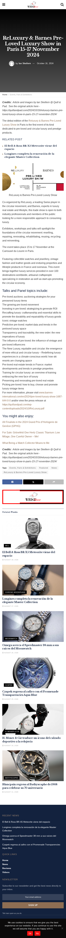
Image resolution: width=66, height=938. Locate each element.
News (54, 468)
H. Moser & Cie (12, 731)
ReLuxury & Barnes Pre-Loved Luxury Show (25, 472)
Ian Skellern (25, 63)
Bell (7, 546)
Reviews (6, 868)
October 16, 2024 (45, 63)
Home (4, 95)
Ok (30, 933)
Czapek (8, 685)
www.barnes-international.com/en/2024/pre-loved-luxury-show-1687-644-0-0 (32, 396)
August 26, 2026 (11, 653)
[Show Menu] (3, 4)
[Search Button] (62, 4)
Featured (43, 468)
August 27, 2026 (11, 606)
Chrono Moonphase (15, 592)
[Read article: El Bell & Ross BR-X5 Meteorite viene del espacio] (33, 533)
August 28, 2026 (11, 560)
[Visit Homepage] (33, 5)
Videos (6, 872)
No (37, 933)
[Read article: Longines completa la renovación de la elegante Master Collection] (33, 580)
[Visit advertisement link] (33, 497)
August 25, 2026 (11, 699)
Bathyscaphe (11, 778)
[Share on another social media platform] (54, 481)
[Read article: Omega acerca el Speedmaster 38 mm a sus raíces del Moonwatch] (33, 626)
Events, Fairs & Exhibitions (21, 95)
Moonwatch (11, 639)
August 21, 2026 (11, 792)
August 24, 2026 (11, 745)
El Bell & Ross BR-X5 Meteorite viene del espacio (26, 822)
